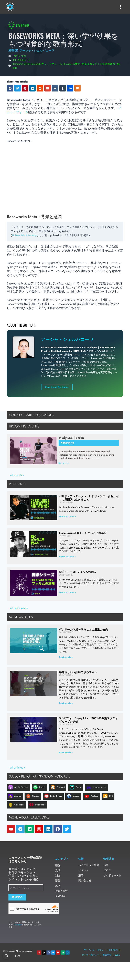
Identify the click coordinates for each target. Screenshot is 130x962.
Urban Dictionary (24, 235)
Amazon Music (99, 787)
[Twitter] (67, 829)
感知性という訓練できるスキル (78, 672)
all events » (17, 475)
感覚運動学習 (107, 64)
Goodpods (19, 804)
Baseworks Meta (21, 64)
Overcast (61, 787)
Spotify (42, 787)
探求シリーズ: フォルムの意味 (77, 572)
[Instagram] (39, 829)
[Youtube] (11, 829)
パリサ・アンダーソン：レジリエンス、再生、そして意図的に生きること (89, 498)
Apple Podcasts (21, 787)
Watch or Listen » (67, 516)
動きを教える (90, 64)
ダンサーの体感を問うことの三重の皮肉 (83, 629)
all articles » (17, 767)
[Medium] (29, 829)
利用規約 (18, 924)
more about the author (57, 387)
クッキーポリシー (90, 954)
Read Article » (66, 657)
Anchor (17, 795)
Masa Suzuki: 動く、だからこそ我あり (83, 533)
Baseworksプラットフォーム (46, 64)
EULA (117, 954)
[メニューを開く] (120, 6)
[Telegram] (20, 829)
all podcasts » (19, 608)
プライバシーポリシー (95, 950)
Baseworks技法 (72, 64)
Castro (79, 787)
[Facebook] (57, 829)
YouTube (94, 795)
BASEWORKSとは (21, 60)
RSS (111, 795)
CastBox (35, 795)
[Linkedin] (48, 829)
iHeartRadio (40, 804)
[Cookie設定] (6, 955)
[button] (10, 88)
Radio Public (56, 795)
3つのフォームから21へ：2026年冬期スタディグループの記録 (88, 719)
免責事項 (107, 954)
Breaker (76, 795)
